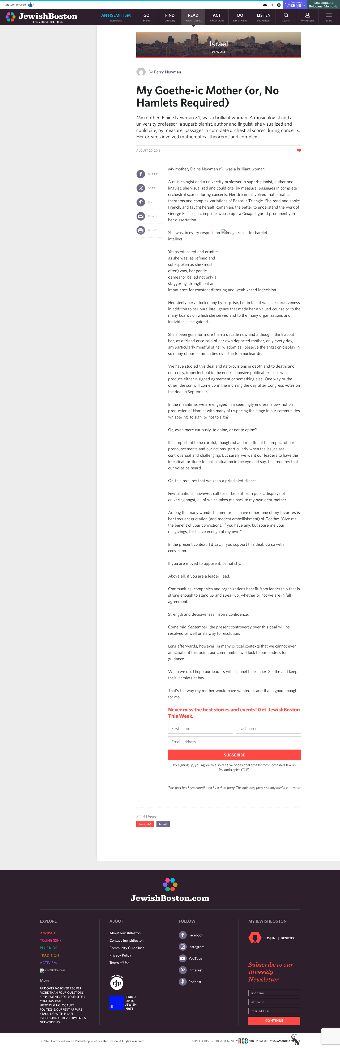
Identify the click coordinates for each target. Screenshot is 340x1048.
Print (152, 230)
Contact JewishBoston (126, 940)
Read (193, 17)
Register (288, 938)
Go (146, 17)
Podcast (195, 982)
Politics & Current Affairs (61, 1009)
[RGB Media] (246, 1040)
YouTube (195, 958)
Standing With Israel (57, 1013)
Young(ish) (50, 940)
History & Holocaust (57, 1005)
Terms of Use (119, 963)
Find (170, 17)
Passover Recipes (67, 988)
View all (219, 52)
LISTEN (263, 17)
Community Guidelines (126, 948)
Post (151, 188)
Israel (218, 43)
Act (217, 17)
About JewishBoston (125, 933)
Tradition (49, 955)
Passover (47, 988)
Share (152, 174)
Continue (274, 1021)
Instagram (196, 947)
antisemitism (116, 17)
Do (240, 17)
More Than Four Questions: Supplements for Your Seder (62, 994)
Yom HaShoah (51, 1001)
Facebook (196, 935)
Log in (270, 938)
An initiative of (16, 5)
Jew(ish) (145, 824)
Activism (48, 963)
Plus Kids (48, 948)
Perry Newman (167, 71)
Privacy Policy (120, 955)
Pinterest (196, 970)
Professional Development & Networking (63, 1020)
